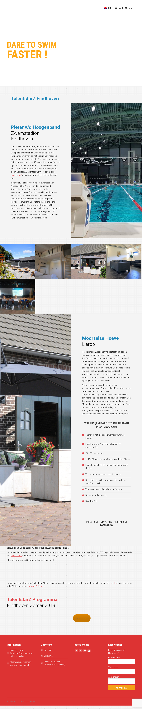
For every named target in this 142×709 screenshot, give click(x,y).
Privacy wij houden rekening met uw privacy (54, 663)
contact (114, 583)
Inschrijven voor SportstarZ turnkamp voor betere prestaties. (21, 653)
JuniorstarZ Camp (34, 586)
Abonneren (121, 687)
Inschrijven (82, 618)
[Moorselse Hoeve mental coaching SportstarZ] (17, 296)
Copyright (48, 650)
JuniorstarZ (16, 175)
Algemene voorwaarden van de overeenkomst (20, 663)
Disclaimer (48, 656)
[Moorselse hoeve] (88, 261)
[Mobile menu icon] (137, 8)
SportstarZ (13, 701)
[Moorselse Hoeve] (17, 261)
